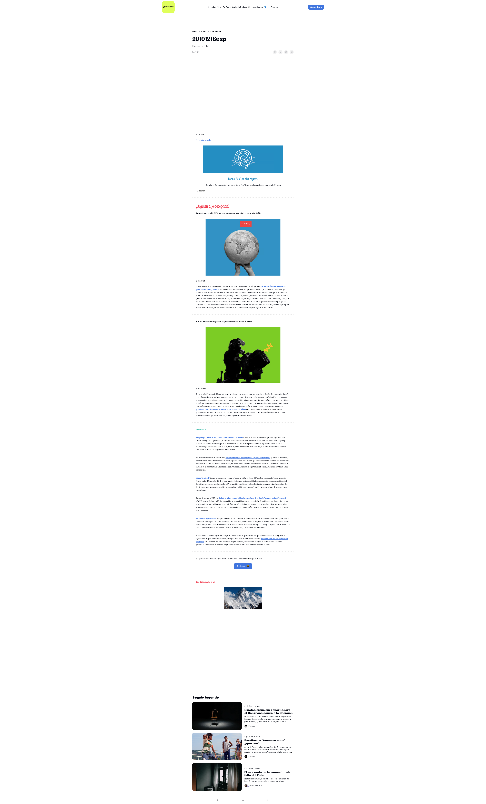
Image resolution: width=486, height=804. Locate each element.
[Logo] (168, 7)
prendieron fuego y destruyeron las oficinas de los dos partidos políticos (221, 409)
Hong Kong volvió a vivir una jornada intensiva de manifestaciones (219, 437)
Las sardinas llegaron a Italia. (206, 518)
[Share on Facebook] (275, 52)
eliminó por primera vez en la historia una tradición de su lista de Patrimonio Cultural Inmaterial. (252, 498)
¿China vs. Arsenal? (202, 478)
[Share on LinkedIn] (292, 52)
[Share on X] (280, 52)
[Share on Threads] (286, 52)
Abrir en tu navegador (203, 140)
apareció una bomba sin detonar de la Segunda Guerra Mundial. (248, 457)
